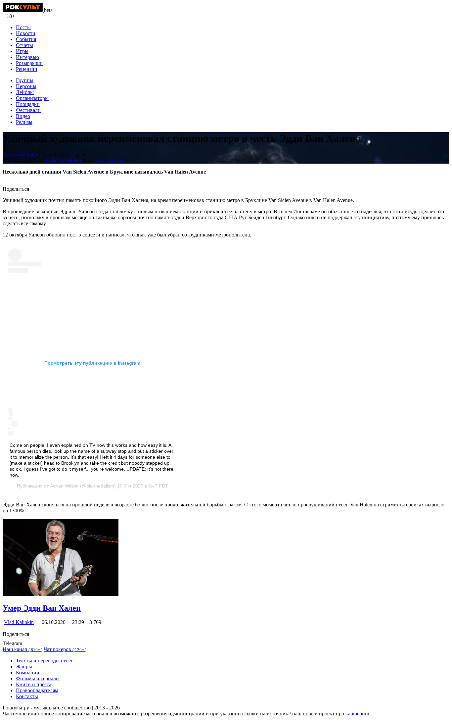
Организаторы (32, 98)
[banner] (23, 10)
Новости (25, 33)
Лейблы (25, 92)
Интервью (27, 57)
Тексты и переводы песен (45, 660)
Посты (23, 27)
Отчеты (24, 45)
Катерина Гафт (21, 154)
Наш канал (22, 649)
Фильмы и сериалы (38, 678)
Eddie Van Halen (63, 160)
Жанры (24, 666)
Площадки (28, 104)
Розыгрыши (29, 63)
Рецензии (26, 69)
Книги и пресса (33, 684)
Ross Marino (110, 160)
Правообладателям (37, 690)
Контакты (27, 696)
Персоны (26, 86)
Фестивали (28, 110)
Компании (27, 672)
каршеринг (357, 713)
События (26, 39)
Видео (23, 116)
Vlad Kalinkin (19, 622)
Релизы (24, 122)
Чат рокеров (65, 649)
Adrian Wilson (64, 486)
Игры (22, 51)
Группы (24, 80)
